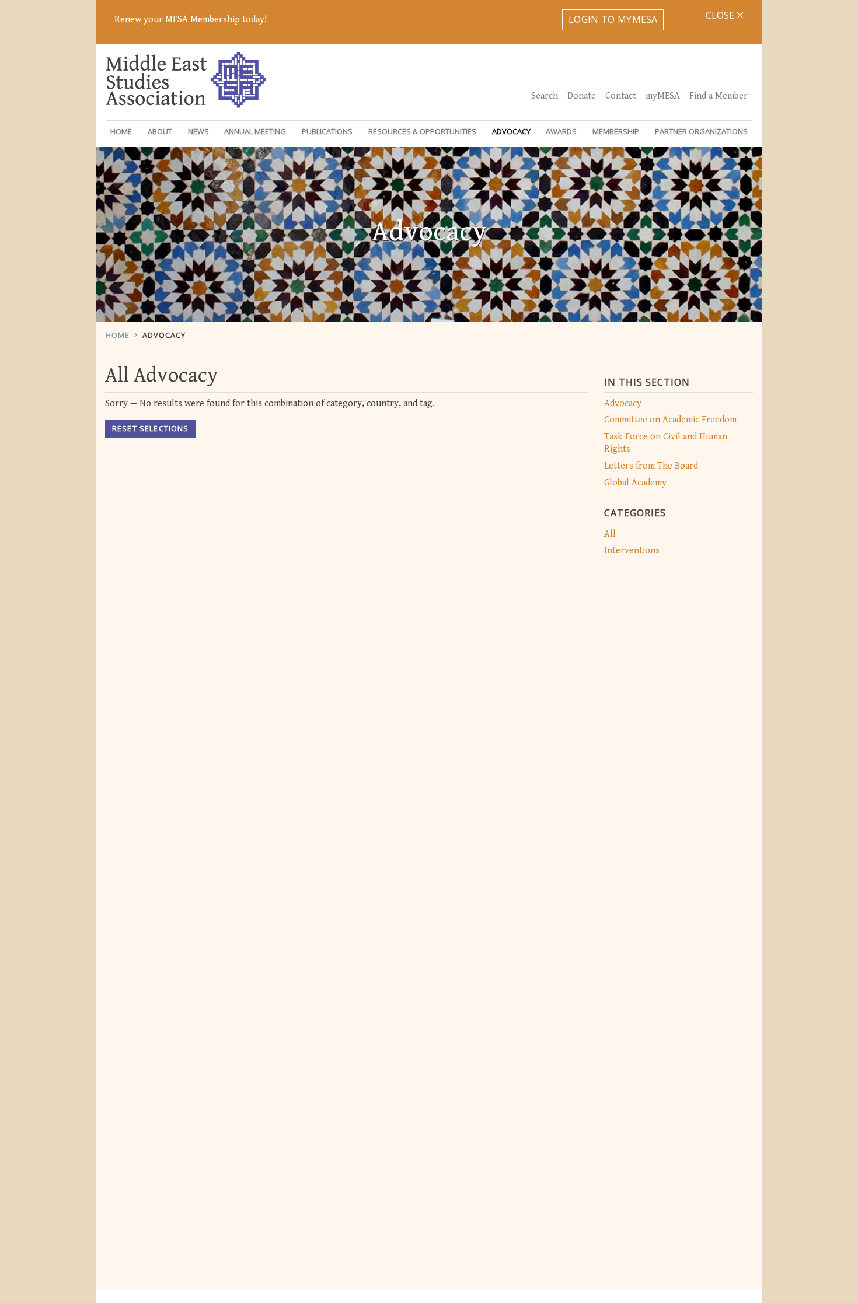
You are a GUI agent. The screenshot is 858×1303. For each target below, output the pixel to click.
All (610, 534)
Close (721, 15)
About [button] (160, 131)
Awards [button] (561, 131)
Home (121, 131)
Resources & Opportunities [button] (422, 131)
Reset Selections (150, 428)
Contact (620, 96)
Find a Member (718, 96)
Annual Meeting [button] (255, 131)
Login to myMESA (613, 19)
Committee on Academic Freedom (670, 419)
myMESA (663, 96)
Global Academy (635, 482)
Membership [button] (615, 131)
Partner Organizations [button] (701, 131)
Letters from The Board (651, 465)
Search (544, 96)
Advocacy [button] (511, 131)
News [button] (198, 131)
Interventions (632, 550)
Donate (581, 96)
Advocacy (164, 335)
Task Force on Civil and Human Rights (665, 443)
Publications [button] (327, 131)
